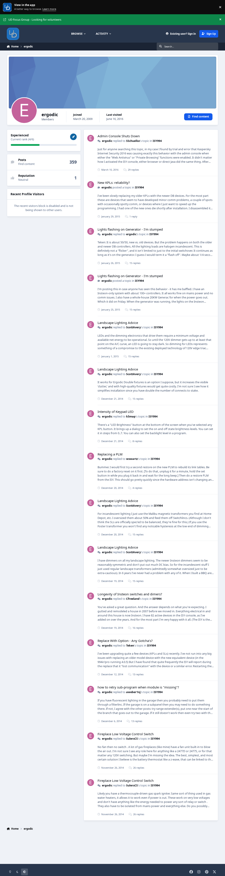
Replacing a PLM (110, 454)
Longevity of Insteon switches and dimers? (130, 594)
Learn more (7, 7)
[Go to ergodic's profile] (90, 138)
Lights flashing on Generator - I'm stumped (130, 229)
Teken (130, 645)
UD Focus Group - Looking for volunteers (34, 20)
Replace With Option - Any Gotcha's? (125, 640)
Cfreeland (133, 599)
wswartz (132, 459)
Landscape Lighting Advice (118, 322)
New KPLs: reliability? (114, 182)
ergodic (107, 141)
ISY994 (157, 141)
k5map (131, 416)
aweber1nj (133, 692)
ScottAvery (133, 327)
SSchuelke (133, 141)
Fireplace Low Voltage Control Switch (126, 734)
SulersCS (132, 739)
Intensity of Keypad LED (116, 411)
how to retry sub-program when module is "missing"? (138, 687)
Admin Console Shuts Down (119, 136)
